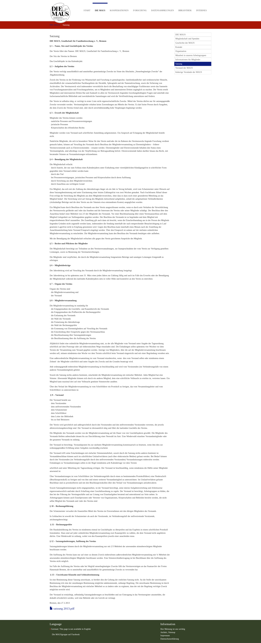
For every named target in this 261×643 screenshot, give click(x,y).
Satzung (178, 64)
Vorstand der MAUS (184, 68)
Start (87, 10)
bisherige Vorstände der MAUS (188, 72)
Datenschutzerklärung (169, 639)
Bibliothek (185, 10)
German (54, 629)
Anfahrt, (164, 632)
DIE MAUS (100, 10)
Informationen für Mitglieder (187, 59)
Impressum (165, 635)
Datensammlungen (162, 10)
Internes (201, 10)
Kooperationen (119, 10)
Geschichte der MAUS (185, 43)
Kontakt (178, 47)
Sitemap (171, 632)
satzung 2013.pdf (63, 608)
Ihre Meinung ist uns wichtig (172, 629)
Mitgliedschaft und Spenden (187, 39)
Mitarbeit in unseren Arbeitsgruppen (190, 55)
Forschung (140, 10)
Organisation (180, 51)
